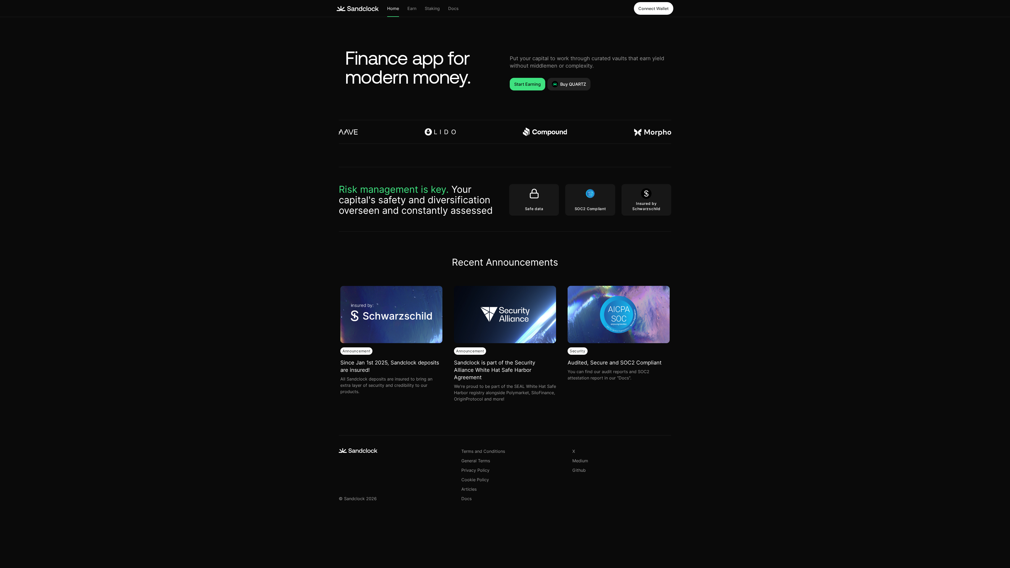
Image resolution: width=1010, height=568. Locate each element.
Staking (432, 8)
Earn (411, 8)
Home (393, 8)
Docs (453, 8)
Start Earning (527, 84)
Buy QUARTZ (573, 84)
